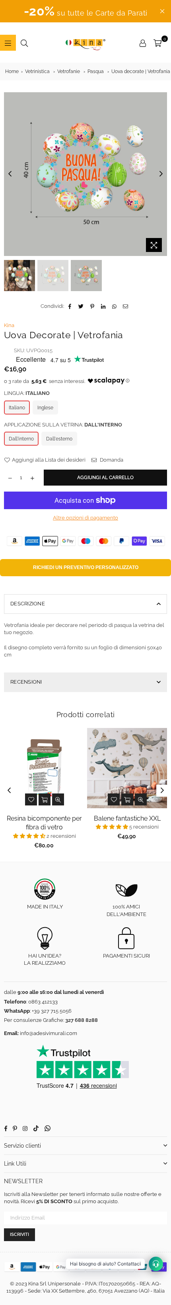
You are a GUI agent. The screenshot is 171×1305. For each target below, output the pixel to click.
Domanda (111, 460)
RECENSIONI (26, 682)
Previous (10, 174)
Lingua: (27, 393)
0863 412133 (43, 1002)
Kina (9, 325)
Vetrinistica (37, 71)
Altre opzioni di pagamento (85, 518)
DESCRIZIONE (27, 604)
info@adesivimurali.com (48, 1033)
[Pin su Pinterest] (92, 306)
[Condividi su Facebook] (70, 306)
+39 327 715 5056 (52, 1011)
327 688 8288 (81, 1020)
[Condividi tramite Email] (126, 306)
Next (161, 174)
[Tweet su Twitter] (81, 306)
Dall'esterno (59, 439)
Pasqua (95, 71)
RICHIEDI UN (85, 567)
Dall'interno (21, 439)
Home (12, 71)
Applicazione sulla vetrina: (63, 425)
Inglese (45, 408)
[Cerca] (24, 43)
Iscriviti (19, 1234)
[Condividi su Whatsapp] (115, 306)
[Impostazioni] (143, 43)
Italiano (17, 408)
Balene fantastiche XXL (127, 818)
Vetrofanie (68, 71)
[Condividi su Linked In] (104, 306)
